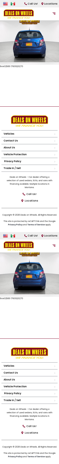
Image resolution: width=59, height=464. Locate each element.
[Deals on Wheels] (19, 14)
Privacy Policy (12, 161)
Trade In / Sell (12, 168)
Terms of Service (36, 224)
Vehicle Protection (15, 154)
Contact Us (11, 140)
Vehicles (9, 133)
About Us (9, 147)
